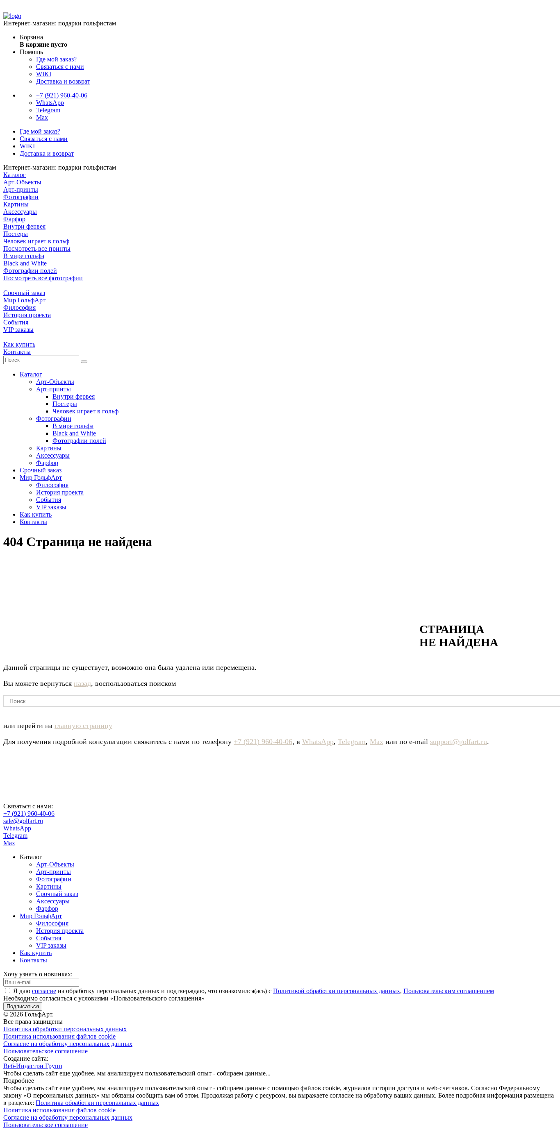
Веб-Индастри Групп (32, 1065)
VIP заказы (18, 329)
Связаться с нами (60, 66)
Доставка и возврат (63, 81)
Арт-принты (20, 189)
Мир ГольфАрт (24, 300)
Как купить (19, 344)
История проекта (27, 314)
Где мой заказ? (56, 59)
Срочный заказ (24, 292)
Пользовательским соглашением (448, 990)
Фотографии (21, 196)
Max (42, 117)
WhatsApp (50, 102)
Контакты (17, 351)
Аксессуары (20, 211)
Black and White (25, 263)
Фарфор (14, 219)
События (15, 322)
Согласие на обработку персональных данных (67, 1043)
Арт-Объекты (22, 182)
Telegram (48, 110)
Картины (16, 204)
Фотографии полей (30, 270)
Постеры (15, 233)
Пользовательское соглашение (45, 1051)
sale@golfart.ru (23, 820)
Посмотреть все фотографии (43, 277)
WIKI (43, 73)
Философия (19, 307)
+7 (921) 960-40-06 (61, 95)
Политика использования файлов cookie (59, 1036)
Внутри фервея (24, 226)
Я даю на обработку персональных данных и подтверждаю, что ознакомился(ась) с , (253, 990)
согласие (44, 990)
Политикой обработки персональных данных (336, 990)
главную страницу (83, 725)
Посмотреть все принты (37, 248)
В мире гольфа (23, 255)
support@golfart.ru (458, 741)
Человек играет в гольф (36, 241)
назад (82, 683)
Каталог (14, 174)
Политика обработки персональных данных (65, 1028)
